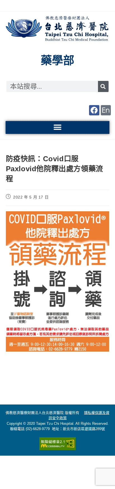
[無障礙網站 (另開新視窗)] (57, 443)
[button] (57, 127)
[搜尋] (103, 86)
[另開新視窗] (94, 110)
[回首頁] (57, 29)
